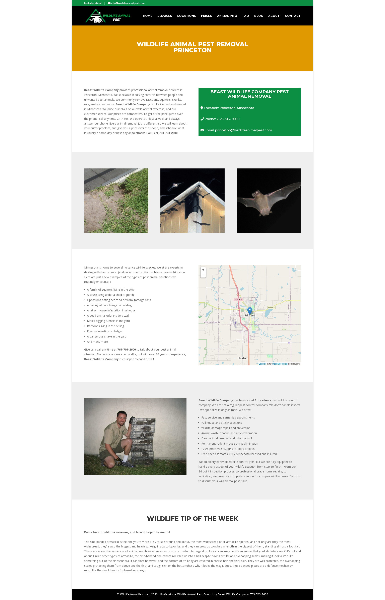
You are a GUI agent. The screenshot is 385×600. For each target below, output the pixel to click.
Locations (186, 16)
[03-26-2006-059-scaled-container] (135, 474)
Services (164, 16)
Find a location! (92, 3)
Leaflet (262, 363)
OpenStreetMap (280, 363)
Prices (206, 16)
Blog (258, 16)
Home (147, 16)
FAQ (245, 16)
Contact (293, 16)
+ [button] (203, 270)
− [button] (203, 275)
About (274, 16)
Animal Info (227, 16)
